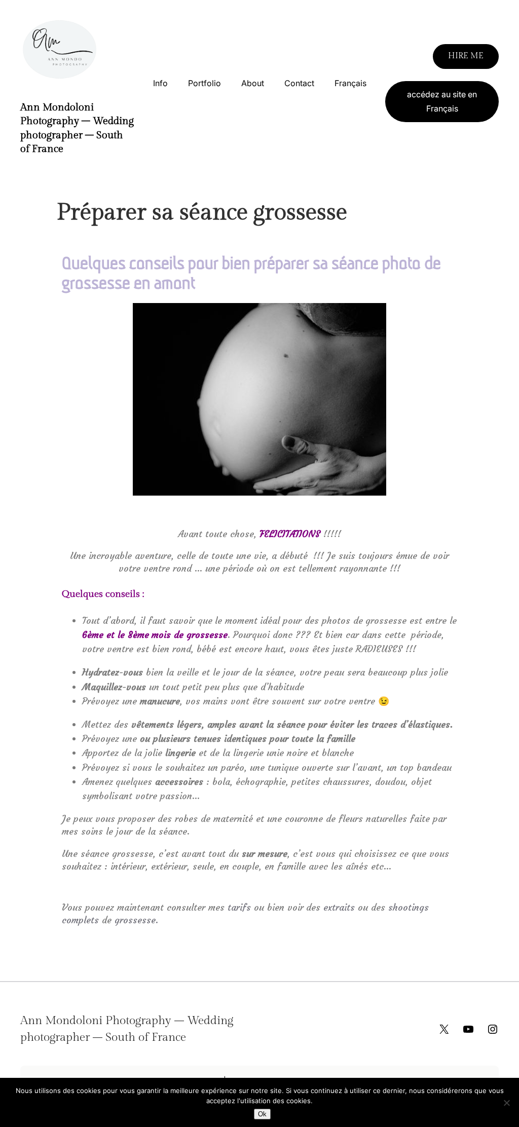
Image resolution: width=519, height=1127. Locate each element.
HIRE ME (466, 56)
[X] (444, 1029)
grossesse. (136, 920)
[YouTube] (468, 1029)
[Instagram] (493, 1029)
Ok (262, 1114)
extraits (339, 907)
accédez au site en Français (442, 101)
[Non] (506, 1103)
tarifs (239, 907)
